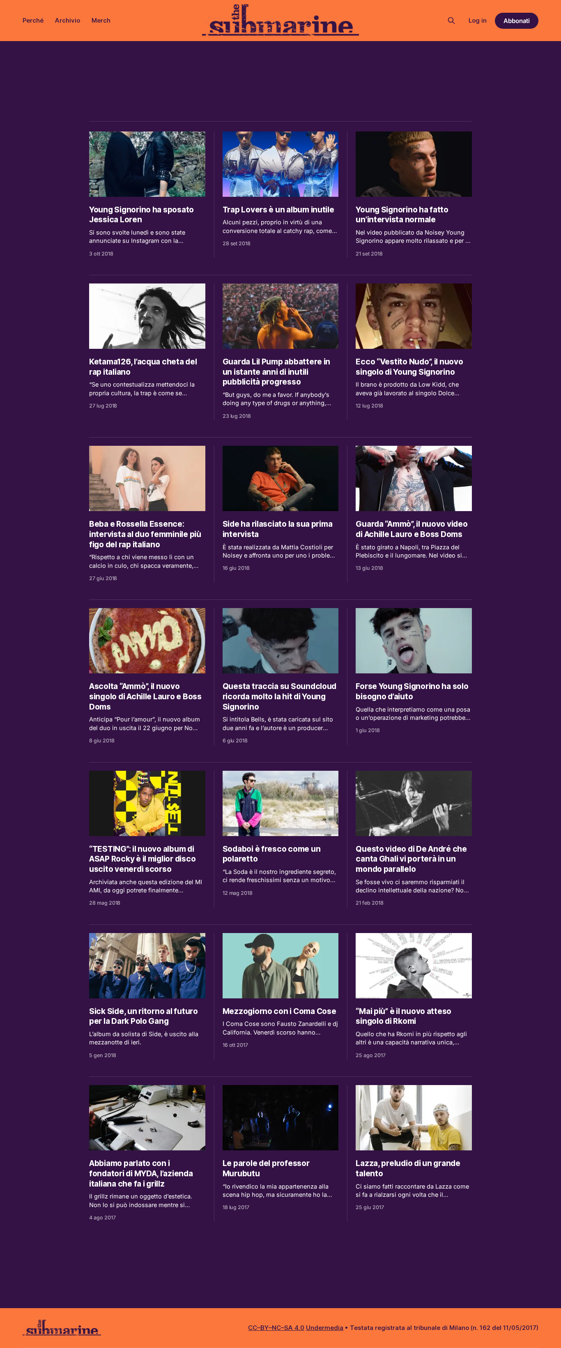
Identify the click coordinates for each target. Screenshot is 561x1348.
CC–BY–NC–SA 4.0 (276, 1328)
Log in (478, 20)
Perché (33, 20)
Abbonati (517, 21)
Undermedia (324, 1328)
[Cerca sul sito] (451, 20)
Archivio (67, 20)
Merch (101, 20)
